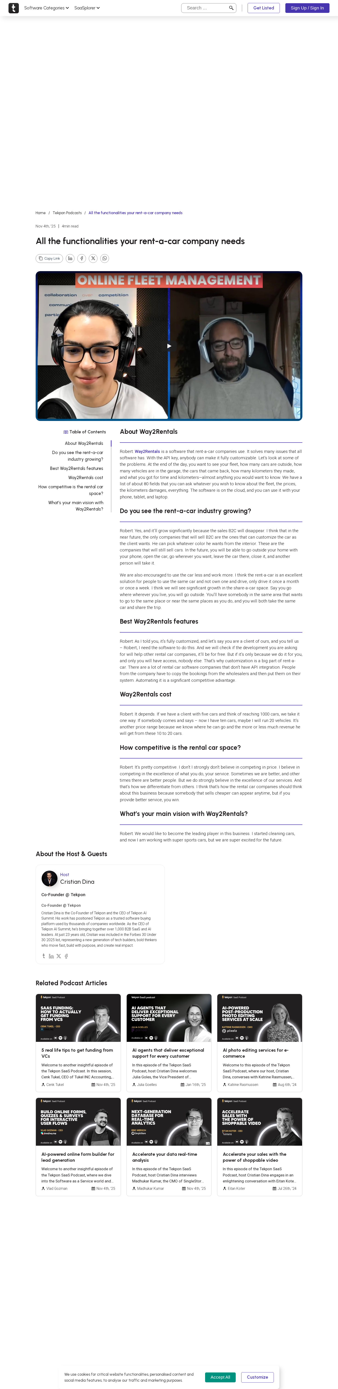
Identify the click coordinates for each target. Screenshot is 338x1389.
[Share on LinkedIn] (70, 258)
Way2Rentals (147, 451)
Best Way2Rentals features (76, 468)
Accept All (220, 1377)
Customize (257, 1377)
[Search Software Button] (231, 8)
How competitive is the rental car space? (70, 490)
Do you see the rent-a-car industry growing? (77, 456)
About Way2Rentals (84, 443)
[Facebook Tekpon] (65, 956)
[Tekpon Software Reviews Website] (14, 8)
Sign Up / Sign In (307, 8)
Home (41, 212)
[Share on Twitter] (93, 258)
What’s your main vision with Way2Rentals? (75, 506)
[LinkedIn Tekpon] (51, 956)
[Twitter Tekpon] (58, 956)
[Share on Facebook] (81, 258)
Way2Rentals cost (85, 477)
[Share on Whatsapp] (104, 258)
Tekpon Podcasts (67, 212)
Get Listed (263, 8)
